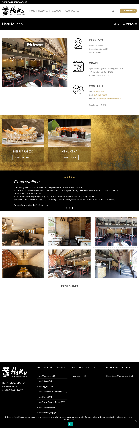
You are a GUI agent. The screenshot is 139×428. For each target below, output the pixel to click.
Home (32, 11)
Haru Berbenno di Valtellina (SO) (52, 391)
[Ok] (135, 420)
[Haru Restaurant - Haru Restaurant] (13, 10)
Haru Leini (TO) (79, 376)
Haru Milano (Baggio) (47, 412)
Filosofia (43, 11)
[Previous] (6, 191)
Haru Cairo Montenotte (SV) (119, 376)
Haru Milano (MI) (45, 381)
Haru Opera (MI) (45, 397)
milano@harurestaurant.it (109, 98)
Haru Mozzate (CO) (46, 376)
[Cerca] (113, 10)
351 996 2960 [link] (100, 95)
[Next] (132, 191)
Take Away (56, 11)
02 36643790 (99, 91)
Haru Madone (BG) (46, 407)
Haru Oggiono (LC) (45, 386)
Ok (70, 424)
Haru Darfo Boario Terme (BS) (51, 402)
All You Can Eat (72, 11)
